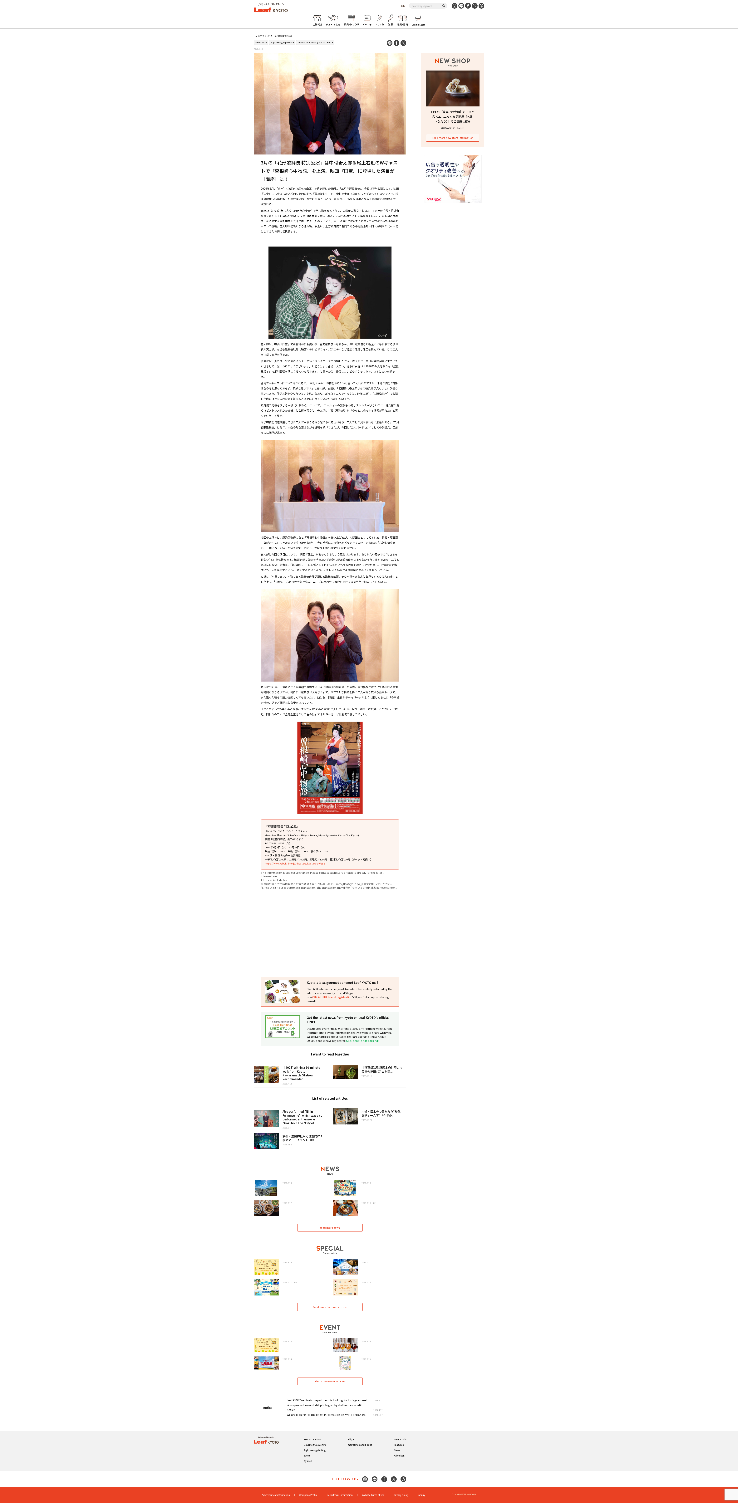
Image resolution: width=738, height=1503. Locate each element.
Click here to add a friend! (362, 1041)
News (397, 1450)
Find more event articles (330, 1381)
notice (291, 1410)
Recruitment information (340, 1494)
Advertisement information (276, 1494)
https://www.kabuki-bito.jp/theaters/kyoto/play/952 (295, 863)
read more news (330, 1227)
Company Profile (308, 1494)
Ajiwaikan (399, 1455)
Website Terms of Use (373, 1494)
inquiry (421, 1494)
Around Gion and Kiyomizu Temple (315, 42)
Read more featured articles (330, 1307)
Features (399, 1444)
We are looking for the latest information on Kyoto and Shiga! (326, 1415)
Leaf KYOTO (259, 36)
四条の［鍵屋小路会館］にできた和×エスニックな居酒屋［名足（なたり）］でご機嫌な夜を (452, 116)
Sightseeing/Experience (282, 42)
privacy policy (401, 1494)
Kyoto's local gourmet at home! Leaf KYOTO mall (342, 982)
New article (261, 42)
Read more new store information (452, 138)
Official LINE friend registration (332, 997)
